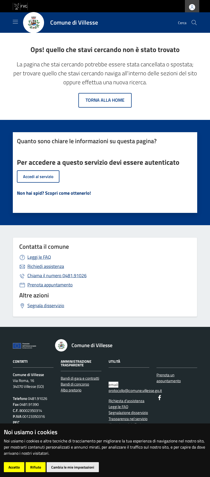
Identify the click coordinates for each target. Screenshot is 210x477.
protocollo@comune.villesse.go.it (135, 390)
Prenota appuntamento (50, 284)
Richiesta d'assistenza (126, 401)
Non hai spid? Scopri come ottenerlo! (54, 193)
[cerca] (194, 22)
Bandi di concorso (75, 384)
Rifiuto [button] (35, 467)
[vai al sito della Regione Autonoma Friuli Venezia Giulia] (20, 5)
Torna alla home (105, 100)
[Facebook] (159, 397)
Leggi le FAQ (39, 257)
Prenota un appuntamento (168, 378)
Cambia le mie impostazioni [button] (72, 467)
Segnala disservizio (45, 305)
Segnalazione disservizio (128, 413)
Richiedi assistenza (45, 266)
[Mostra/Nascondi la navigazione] (15, 22)
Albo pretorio (71, 390)
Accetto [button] (14, 467)
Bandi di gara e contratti (80, 378)
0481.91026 (57, 275)
